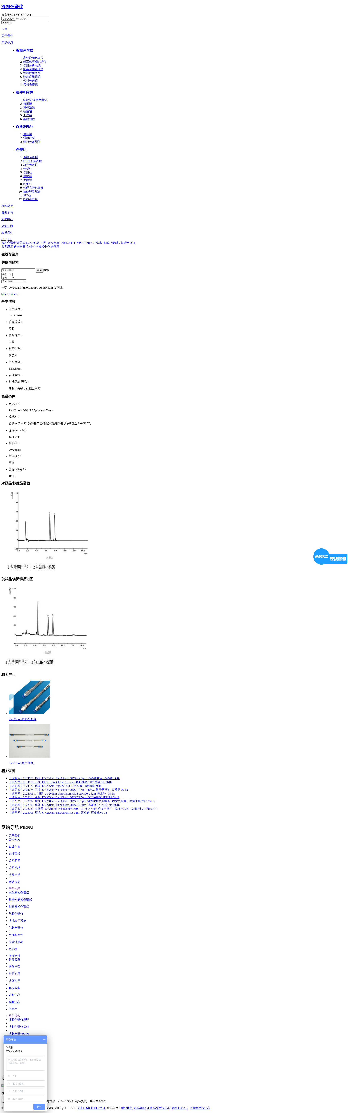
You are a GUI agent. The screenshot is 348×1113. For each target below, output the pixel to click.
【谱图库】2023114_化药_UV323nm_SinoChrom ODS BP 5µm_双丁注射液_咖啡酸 (64, 797)
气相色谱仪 (30, 80)
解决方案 (19, 246)
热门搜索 (14, 1015)
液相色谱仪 (12, 6)
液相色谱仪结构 (19, 1033)
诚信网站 (140, 1108)
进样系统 (29, 107)
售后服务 (14, 959)
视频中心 (44, 246)
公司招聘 (7, 226)
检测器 (27, 103)
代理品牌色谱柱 (33, 187)
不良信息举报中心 (158, 1108)
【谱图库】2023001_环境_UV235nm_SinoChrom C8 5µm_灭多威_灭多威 (58, 812)
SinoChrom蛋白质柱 (21, 763)
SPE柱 (27, 195)
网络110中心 (180, 1108)
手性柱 (27, 180)
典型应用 (7, 246)
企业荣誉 (14, 853)
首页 (4, 29)
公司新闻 (14, 860)
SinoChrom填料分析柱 (22, 719)
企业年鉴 (14, 846)
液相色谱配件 (32, 141)
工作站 (27, 115)
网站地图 (14, 881)
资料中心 (14, 994)
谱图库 (21, 242)
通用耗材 (29, 138)
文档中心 (32, 246)
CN (3, 239)
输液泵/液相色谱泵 (35, 99)
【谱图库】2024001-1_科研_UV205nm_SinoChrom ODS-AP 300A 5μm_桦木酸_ (62, 793)
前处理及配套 (32, 191)
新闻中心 (7, 219)
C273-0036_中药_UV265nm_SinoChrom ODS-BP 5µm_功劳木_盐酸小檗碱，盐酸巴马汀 (80, 242)
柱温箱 (27, 111)
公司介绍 (14, 839)
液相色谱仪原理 (19, 1019)
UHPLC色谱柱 (32, 161)
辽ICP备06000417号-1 (91, 1108)
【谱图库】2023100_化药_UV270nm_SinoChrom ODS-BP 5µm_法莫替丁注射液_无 (64, 804)
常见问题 (14, 973)
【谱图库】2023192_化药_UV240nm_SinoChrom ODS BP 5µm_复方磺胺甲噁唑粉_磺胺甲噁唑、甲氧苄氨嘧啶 (81, 801)
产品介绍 (14, 888)
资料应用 (7, 205)
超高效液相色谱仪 (34, 61)
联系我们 (7, 232)
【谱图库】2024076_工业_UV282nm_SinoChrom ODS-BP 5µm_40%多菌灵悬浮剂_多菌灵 (68, 789)
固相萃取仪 (30, 199)
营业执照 (127, 1108)
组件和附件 (24, 92)
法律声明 (14, 874)
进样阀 (27, 134)
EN (10, 239)
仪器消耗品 (24, 126)
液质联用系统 (32, 73)
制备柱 (27, 183)
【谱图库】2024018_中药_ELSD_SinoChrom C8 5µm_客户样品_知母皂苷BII (60, 782)
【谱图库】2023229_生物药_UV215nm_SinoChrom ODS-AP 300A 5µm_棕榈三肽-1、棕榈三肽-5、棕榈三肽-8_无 (83, 808)
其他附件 (29, 119)
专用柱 (27, 172)
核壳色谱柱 (30, 164)
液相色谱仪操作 (19, 1026)
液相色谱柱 (30, 157)
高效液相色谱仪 (33, 57)
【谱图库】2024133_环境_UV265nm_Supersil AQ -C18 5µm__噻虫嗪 (55, 785)
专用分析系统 (32, 65)
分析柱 (27, 168)
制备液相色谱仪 (33, 69)
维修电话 (14, 966)
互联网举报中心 (200, 1108)
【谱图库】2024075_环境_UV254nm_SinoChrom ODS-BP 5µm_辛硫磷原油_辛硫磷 (64, 778)
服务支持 (7, 212)
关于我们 (7, 35)
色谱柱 (21, 150)
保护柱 (27, 176)
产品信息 (7, 42)
